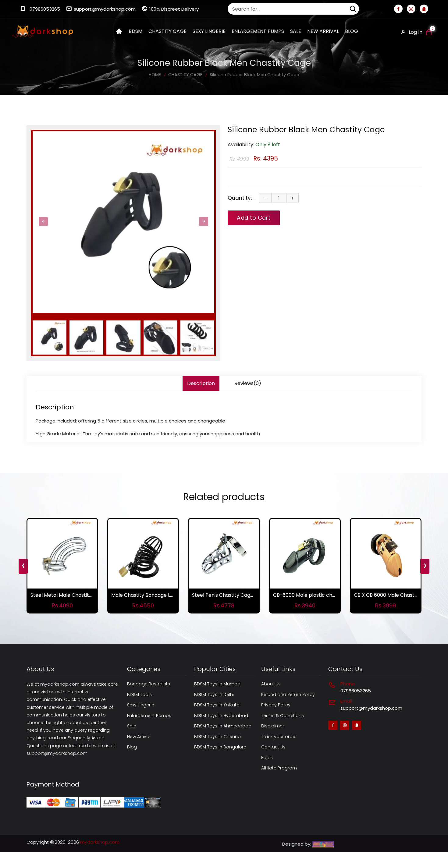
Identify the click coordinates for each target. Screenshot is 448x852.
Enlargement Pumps (149, 715)
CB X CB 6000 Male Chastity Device (396, 595)
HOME (155, 75)
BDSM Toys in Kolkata (217, 705)
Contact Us (273, 747)
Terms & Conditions (282, 715)
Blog (351, 31)
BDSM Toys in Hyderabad (221, 715)
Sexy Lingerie (140, 705)
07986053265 (45, 9)
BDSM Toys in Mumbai (217, 684)
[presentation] (43, 221)
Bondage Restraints (148, 684)
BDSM (135, 31)
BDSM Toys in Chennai (218, 737)
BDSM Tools (139, 694)
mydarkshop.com (60, 684)
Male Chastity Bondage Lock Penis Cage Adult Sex (170, 595)
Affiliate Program (279, 768)
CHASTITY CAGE (167, 31)
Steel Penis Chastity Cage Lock (228, 595)
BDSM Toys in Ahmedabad (222, 726)
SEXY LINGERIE (209, 31)
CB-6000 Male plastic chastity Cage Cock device (331, 595)
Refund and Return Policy (288, 694)
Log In (414, 32)
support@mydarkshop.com (105, 9)
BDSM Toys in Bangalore (220, 747)
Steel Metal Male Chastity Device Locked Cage (86, 595)
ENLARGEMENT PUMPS (258, 31)
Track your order (279, 737)
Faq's (267, 758)
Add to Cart (254, 217)
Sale (295, 31)
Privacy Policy (275, 705)
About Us (271, 684)
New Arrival (323, 31)
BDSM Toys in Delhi (214, 694)
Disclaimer (272, 726)
